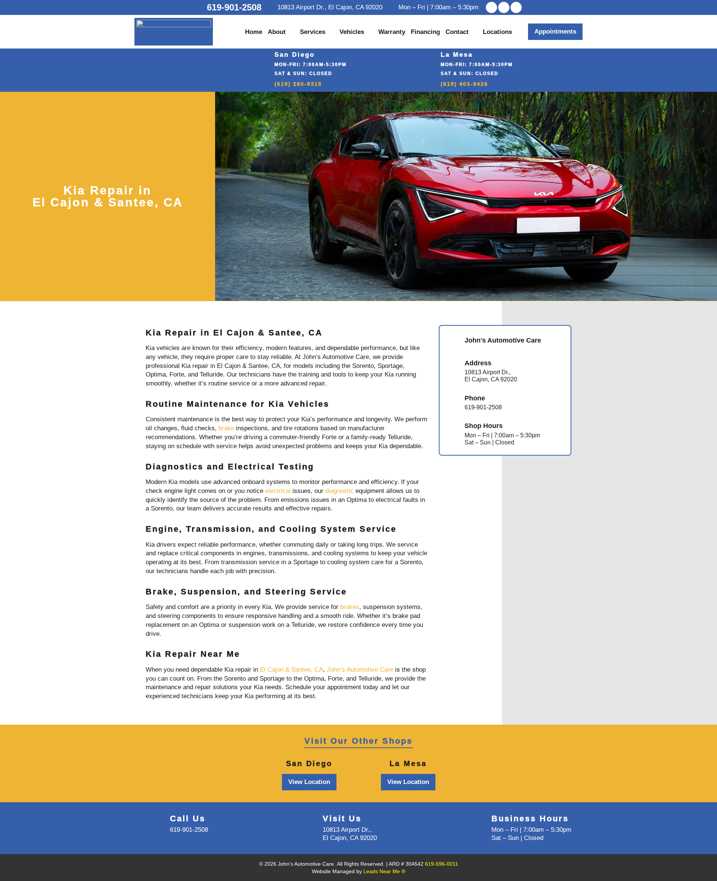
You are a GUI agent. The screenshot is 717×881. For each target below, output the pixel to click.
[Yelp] (503, 7)
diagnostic (339, 490)
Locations (497, 31)
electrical (278, 490)
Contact (457, 31)
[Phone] (452, 402)
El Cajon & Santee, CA (291, 669)
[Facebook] (491, 7)
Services (312, 31)
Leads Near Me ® (384, 871)
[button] (555, 32)
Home (253, 31)
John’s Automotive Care (360, 669)
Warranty (391, 31)
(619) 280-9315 (298, 84)
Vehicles (351, 31)
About (277, 31)
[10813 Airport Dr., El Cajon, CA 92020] (272, 7)
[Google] (516, 7)
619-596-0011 (441, 864)
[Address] (452, 371)
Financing (425, 31)
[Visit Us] (307, 823)
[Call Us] (155, 823)
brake (226, 428)
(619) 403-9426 (464, 84)
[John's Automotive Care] (452, 341)
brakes (349, 606)
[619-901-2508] (199, 7)
